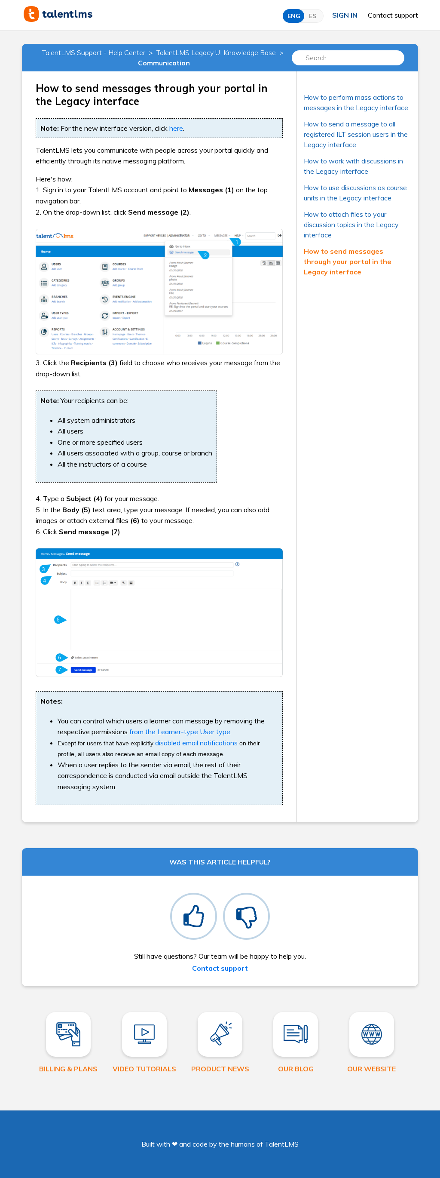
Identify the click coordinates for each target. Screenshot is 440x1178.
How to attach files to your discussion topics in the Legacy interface (351, 224)
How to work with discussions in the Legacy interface (353, 166)
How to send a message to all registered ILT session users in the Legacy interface (356, 134)
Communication (164, 62)
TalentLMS (282, 1144)
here (176, 128)
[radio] (193, 916)
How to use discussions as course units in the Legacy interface (355, 192)
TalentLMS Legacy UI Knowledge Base (216, 52)
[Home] (58, 19)
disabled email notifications (196, 742)
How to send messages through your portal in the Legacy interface (347, 261)
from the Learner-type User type (179, 731)
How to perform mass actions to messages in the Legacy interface (356, 102)
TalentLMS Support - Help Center (93, 52)
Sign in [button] (345, 15)
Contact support (393, 15)
